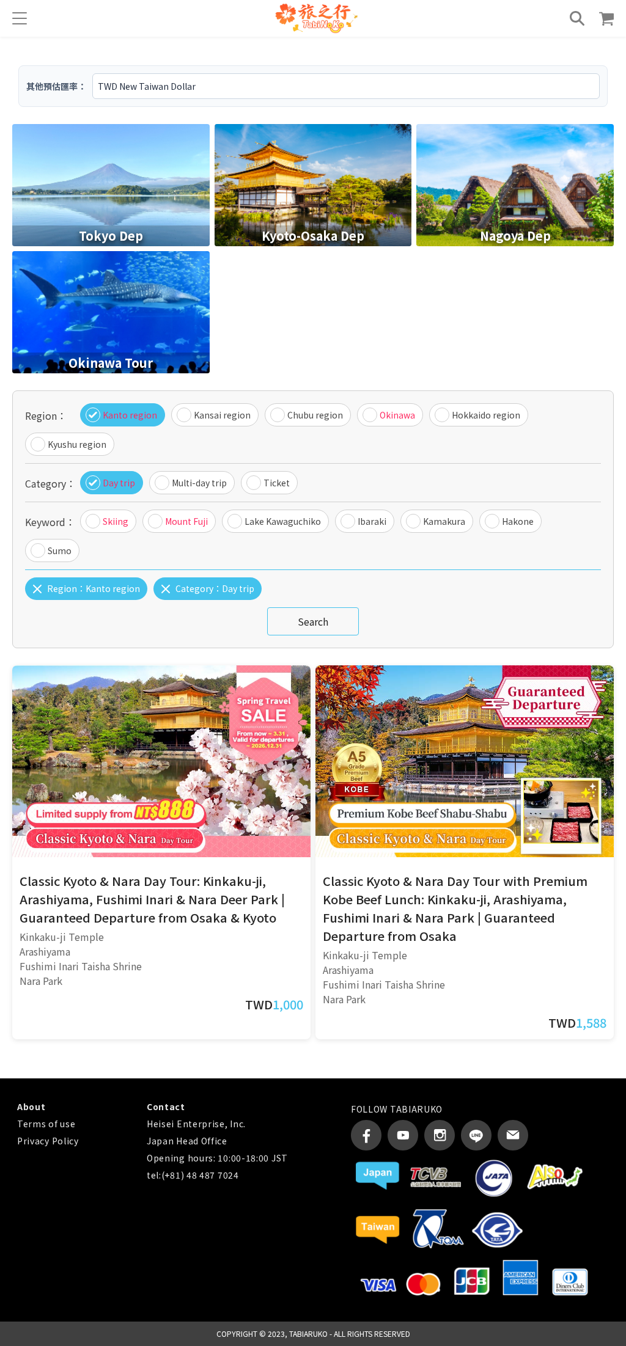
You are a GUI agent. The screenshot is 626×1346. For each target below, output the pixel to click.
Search (313, 621)
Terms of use (46, 1123)
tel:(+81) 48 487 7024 (193, 1175)
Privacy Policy (48, 1141)
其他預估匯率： (56, 86)
